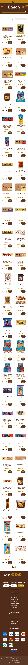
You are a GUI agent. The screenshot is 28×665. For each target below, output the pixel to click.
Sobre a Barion (14, 597)
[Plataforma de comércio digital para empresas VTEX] (10, 663)
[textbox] (14, 11)
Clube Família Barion (14, 601)
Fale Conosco (14, 605)
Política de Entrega (14, 621)
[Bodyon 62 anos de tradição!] (14, 2)
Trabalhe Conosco (14, 599)
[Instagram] (12, 574)
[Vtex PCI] (14, 651)
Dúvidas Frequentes (14, 623)
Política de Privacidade (14, 619)
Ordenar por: (11, 19)
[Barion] (14, 7)
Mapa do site (14, 607)
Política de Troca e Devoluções (14, 617)
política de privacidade (14, 588)
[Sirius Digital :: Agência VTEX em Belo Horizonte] (17, 663)
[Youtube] (19, 574)
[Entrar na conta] (23, 7)
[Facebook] (16, 574)
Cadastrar (21, 585)
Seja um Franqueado (14, 603)
